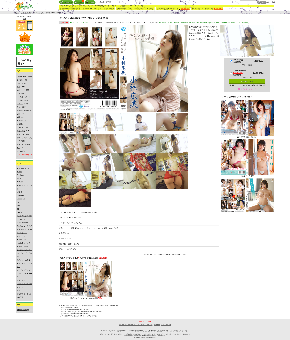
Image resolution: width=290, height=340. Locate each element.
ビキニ (19, 83)
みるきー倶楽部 (23, 222)
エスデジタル (22, 239)
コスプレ (20, 103)
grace (19, 178)
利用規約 (157, 325)
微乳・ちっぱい (23, 137)
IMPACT (20, 182)
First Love (20, 175)
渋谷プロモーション (24, 294)
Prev (62, 68)
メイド (19, 141)
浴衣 (18, 114)
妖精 (18, 290)
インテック (21, 236)
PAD (18, 202)
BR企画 (19, 171)
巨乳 (18, 93)
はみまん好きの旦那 (24, 215)
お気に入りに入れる (248, 89)
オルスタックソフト (24, 243)
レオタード (21, 90)
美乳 (18, 117)
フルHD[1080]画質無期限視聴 (239, 72)
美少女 (19, 107)
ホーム (16, 12)
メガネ (19, 151)
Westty (19, 212)
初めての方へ (185, 9)
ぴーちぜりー (22, 219)
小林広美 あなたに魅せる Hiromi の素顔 (84, 298)
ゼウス (19, 256)
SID (18, 209)
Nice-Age (20, 195)
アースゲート (22, 232)
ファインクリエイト (24, 270)
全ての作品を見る (24, 62)
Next (185, 68)
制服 (18, 86)
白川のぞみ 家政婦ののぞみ (247, 137)
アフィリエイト (166, 325)
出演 (62, 217)
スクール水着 (22, 110)
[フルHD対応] (26, 12)
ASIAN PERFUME (24, 168)
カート (81, 2)
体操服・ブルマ (108, 228)
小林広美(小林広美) (74, 217)
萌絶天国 (20, 297)
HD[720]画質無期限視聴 (238, 61)
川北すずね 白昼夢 (247, 176)
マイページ (68, 2)
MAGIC (19, 192)
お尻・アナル (22, 144)
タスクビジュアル (23, 260)
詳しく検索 (271, 2)
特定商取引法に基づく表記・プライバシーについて (135, 325)
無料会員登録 (218, 9)
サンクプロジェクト (24, 249)
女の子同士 (21, 130)
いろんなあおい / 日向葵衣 (247, 215)
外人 (18, 147)
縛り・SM (20, 134)
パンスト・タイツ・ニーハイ (89, 228)
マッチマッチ (22, 280)
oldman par (21, 199)
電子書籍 (20, 80)
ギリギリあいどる (23, 246)
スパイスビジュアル (24, 253)
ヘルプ (92, 2)
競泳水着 (20, 127)
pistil (18, 205)
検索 (263, 2)
